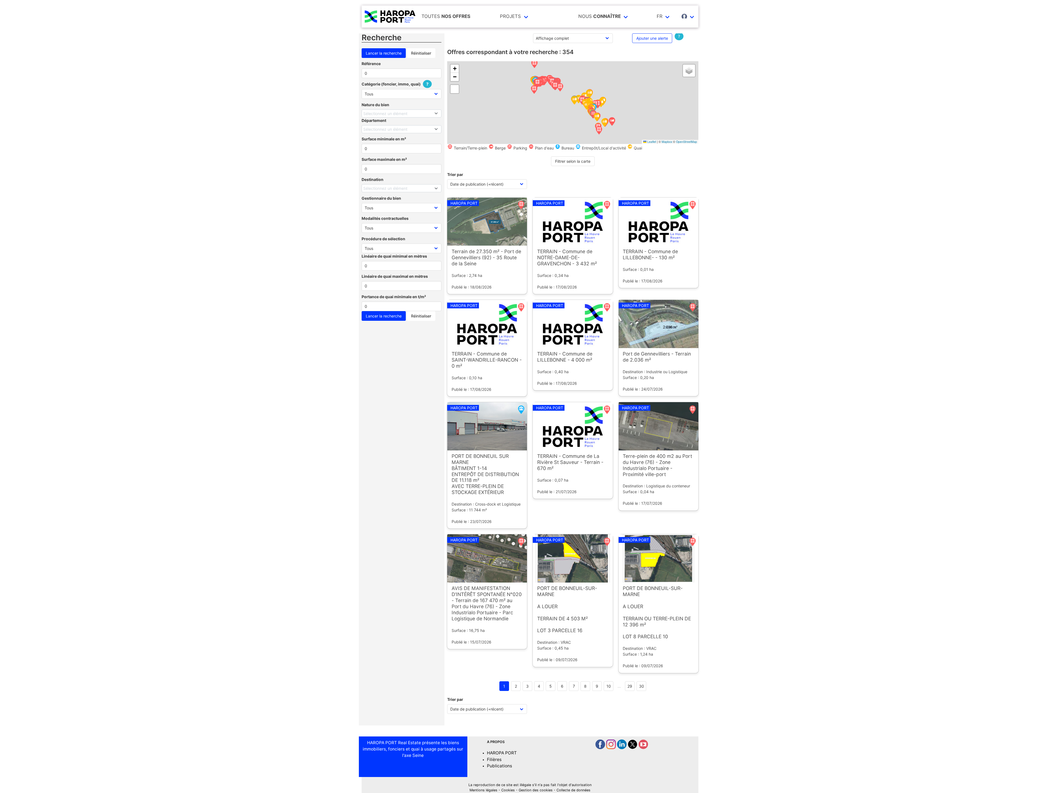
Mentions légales (483, 790)
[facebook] (600, 747)
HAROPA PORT (502, 752)
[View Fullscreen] (455, 89)
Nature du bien (375, 104)
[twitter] (633, 747)
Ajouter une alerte (652, 38)
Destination (372, 179)
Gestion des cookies (536, 790)
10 (608, 686)
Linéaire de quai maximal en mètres (395, 276)
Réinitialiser (421, 53)
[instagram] (611, 747)
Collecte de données (573, 790)
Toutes (446, 16)
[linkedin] (622, 747)
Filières (494, 759)
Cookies (508, 790)
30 (641, 686)
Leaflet (651, 142)
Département (374, 120)
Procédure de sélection (383, 238)
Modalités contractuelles (385, 218)
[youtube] (643, 747)
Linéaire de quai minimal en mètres (394, 256)
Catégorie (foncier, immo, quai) (395, 84)
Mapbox (667, 142)
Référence (371, 63)
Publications (499, 765)
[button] (534, 64)
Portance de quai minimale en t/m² (394, 296)
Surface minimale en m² (384, 139)
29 (629, 686)
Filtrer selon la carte (572, 161)
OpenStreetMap (686, 142)
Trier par (455, 174)
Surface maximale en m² (384, 159)
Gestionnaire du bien (381, 198)
